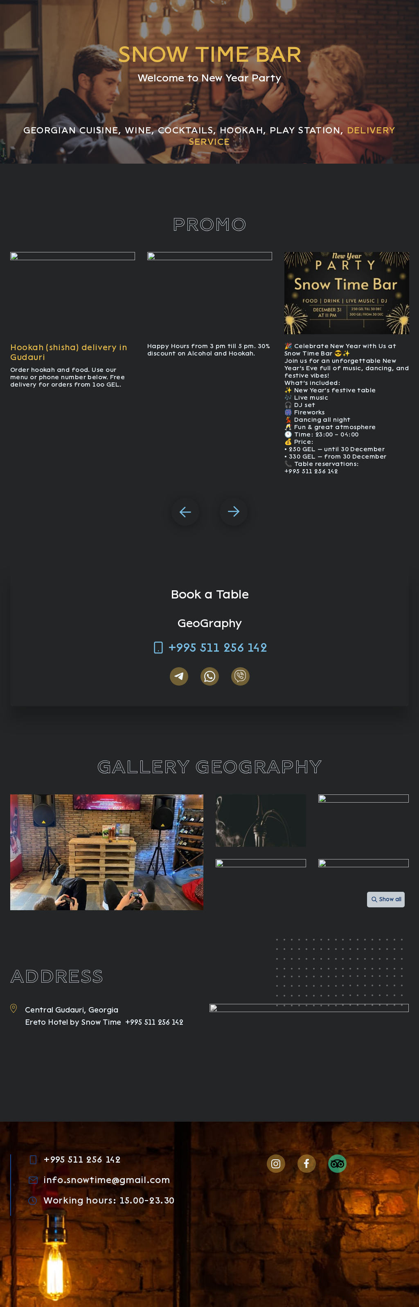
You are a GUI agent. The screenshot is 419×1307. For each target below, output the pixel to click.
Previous (185, 512)
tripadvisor (337, 1163)
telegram (179, 676)
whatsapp (209, 676)
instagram (276, 1163)
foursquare (368, 1163)
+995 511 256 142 (217, 647)
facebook (306, 1163)
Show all (390, 899)
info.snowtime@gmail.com (106, 1180)
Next (234, 512)
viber (240, 676)
